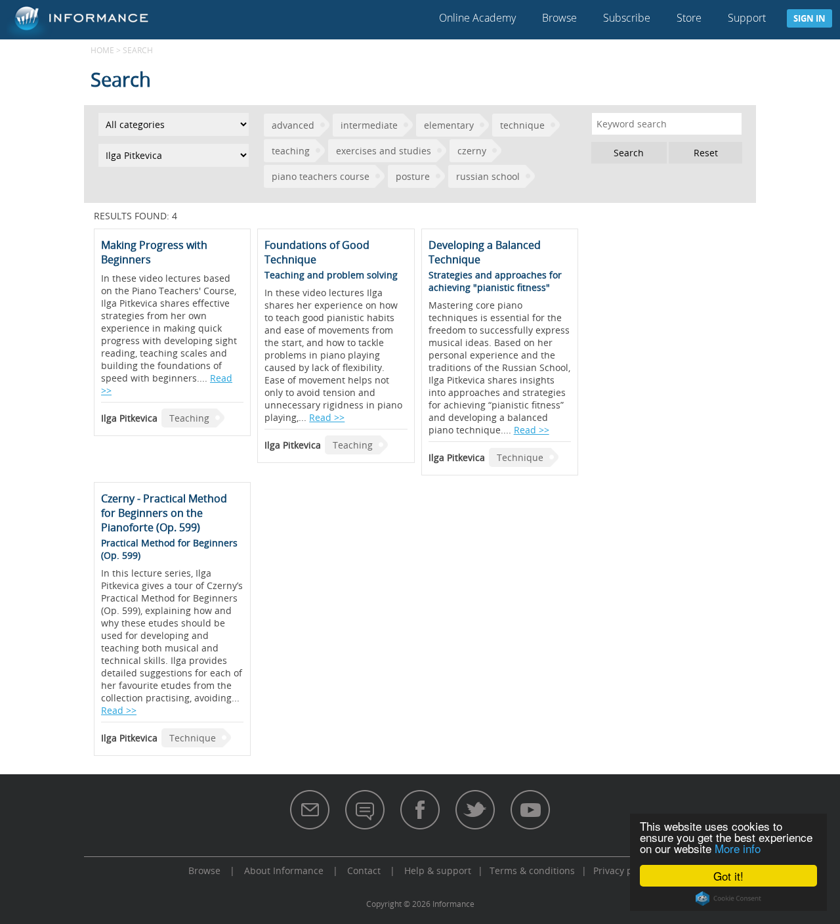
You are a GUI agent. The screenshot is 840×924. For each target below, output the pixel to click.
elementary (449, 125)
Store (689, 18)
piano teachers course (320, 176)
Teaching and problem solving (331, 275)
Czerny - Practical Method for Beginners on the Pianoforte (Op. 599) (164, 513)
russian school (488, 176)
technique (522, 125)
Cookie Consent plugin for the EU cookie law (728, 898)
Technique (520, 457)
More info (738, 848)
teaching (291, 150)
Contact (364, 870)
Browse (559, 18)
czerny (471, 150)
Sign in (809, 18)
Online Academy (477, 18)
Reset (706, 152)
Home (102, 50)
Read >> (327, 417)
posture (413, 176)
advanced (293, 125)
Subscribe (626, 18)
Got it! (728, 876)
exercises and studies (383, 150)
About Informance (284, 870)
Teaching (189, 418)
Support (747, 18)
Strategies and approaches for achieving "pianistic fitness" (495, 281)
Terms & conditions (532, 870)
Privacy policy (622, 870)
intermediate (369, 125)
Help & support (437, 870)
